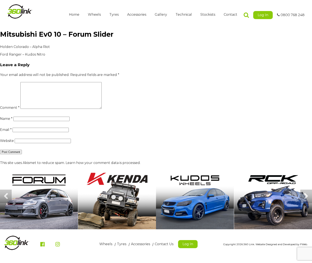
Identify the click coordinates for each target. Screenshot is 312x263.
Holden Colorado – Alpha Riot (25, 47)
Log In (263, 15)
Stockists (207, 15)
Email (6, 130)
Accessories (136, 15)
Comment (10, 108)
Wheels (94, 15)
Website (7, 141)
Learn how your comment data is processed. (103, 163)
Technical (184, 15)
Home (74, 15)
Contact (230, 15)
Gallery (161, 15)
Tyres (114, 15)
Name (6, 119)
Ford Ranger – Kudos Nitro (22, 54)
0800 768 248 (292, 15)
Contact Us (164, 244)
